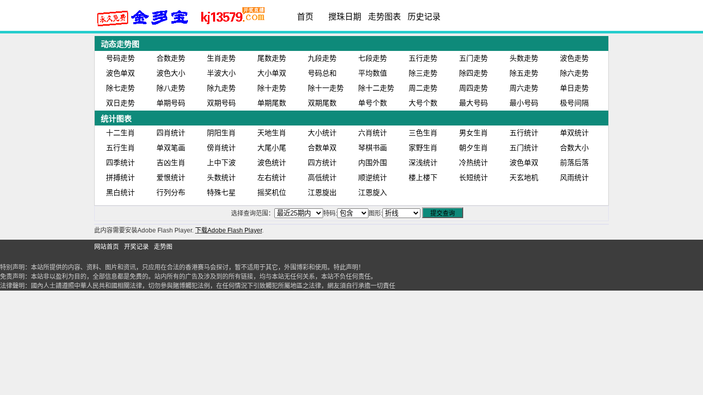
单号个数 (372, 103)
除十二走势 (376, 88)
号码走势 (120, 58)
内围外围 (372, 162)
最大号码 (473, 103)
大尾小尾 (271, 147)
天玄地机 (523, 177)
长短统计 (473, 177)
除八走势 (170, 88)
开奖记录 (136, 246)
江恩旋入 (372, 192)
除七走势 (120, 88)
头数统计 (221, 177)
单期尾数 (271, 103)
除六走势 (574, 73)
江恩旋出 (322, 192)
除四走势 (473, 73)
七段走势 (372, 58)
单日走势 (574, 88)
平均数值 (372, 73)
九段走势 (322, 58)
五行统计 (523, 133)
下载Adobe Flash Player (228, 230)
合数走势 (170, 58)
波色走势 (574, 58)
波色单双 (120, 73)
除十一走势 (326, 88)
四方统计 (322, 162)
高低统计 (322, 177)
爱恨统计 (170, 177)
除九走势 (221, 88)
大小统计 (322, 133)
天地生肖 (271, 133)
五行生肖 (120, 147)
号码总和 (322, 73)
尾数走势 (271, 58)
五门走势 (473, 58)
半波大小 (221, 73)
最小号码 (523, 103)
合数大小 (574, 147)
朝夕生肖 (473, 147)
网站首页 (106, 246)
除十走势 (271, 88)
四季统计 (120, 162)
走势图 (163, 246)
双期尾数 (322, 103)
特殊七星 (221, 192)
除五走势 (523, 73)
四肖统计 (170, 133)
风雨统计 (574, 177)
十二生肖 (120, 133)
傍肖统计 (221, 147)
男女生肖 (473, 133)
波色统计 (271, 162)
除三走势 (423, 73)
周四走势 (473, 88)
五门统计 (523, 147)
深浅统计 (423, 162)
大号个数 (423, 103)
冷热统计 (473, 162)
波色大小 (170, 73)
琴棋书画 (372, 147)
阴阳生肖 (221, 133)
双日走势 (120, 103)
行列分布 (170, 192)
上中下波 (221, 162)
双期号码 (221, 103)
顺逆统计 (372, 177)
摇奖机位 (271, 192)
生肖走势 (221, 58)
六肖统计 (372, 133)
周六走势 (523, 88)
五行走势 (423, 58)
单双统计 (574, 133)
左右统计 (271, 177)
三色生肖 (423, 133)
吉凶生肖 (170, 162)
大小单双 (271, 73)
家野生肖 (423, 147)
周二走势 (423, 88)
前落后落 (574, 162)
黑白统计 (120, 192)
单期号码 (170, 103)
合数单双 (322, 147)
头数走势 (523, 58)
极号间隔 (574, 103)
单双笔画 (170, 147)
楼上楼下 (423, 177)
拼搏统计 (120, 177)
